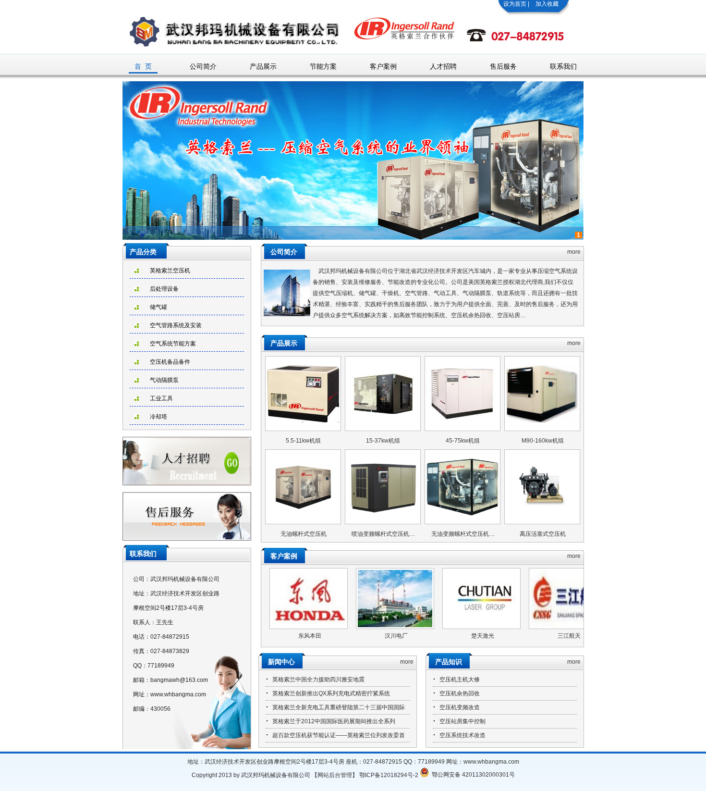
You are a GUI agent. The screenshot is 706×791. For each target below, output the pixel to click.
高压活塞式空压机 (543, 534)
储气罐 (158, 307)
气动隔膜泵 (164, 380)
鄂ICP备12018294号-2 (388, 775)
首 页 (143, 66)
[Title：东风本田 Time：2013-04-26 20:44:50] (268, 598)
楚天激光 (442, 635)
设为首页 (514, 3)
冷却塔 (158, 416)
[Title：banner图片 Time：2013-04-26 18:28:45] (353, 238)
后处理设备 (164, 288)
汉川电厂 (356, 635)
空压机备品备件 (170, 361)
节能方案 (323, 66)
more (574, 251)
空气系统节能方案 (173, 343)
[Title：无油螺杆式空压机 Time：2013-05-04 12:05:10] (303, 486)
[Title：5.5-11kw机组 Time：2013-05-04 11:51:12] (303, 393)
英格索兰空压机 (170, 270)
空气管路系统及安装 (176, 325)
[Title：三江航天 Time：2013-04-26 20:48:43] (528, 598)
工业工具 (161, 398)
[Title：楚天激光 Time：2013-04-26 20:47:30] (441, 598)
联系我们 (563, 66)
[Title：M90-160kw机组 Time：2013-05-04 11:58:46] (542, 393)
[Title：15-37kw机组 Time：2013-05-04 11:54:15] (383, 393)
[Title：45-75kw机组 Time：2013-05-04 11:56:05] (462, 393)
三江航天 (529, 635)
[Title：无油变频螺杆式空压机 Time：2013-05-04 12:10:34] (462, 486)
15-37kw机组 (383, 440)
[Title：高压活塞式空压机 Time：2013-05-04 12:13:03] (542, 486)
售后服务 (503, 66)
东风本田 (269, 635)
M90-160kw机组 (543, 440)
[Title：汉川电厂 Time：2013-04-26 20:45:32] (355, 598)
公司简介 (203, 66)
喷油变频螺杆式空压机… (383, 534)
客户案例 (383, 66)
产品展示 (263, 66)
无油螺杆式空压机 (303, 534)
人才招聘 (443, 66)
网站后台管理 (334, 775)
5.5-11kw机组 (303, 440)
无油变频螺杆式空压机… (463, 534)
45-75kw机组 (463, 440)
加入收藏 (547, 3)
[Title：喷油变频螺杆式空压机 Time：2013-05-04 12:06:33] (383, 486)
